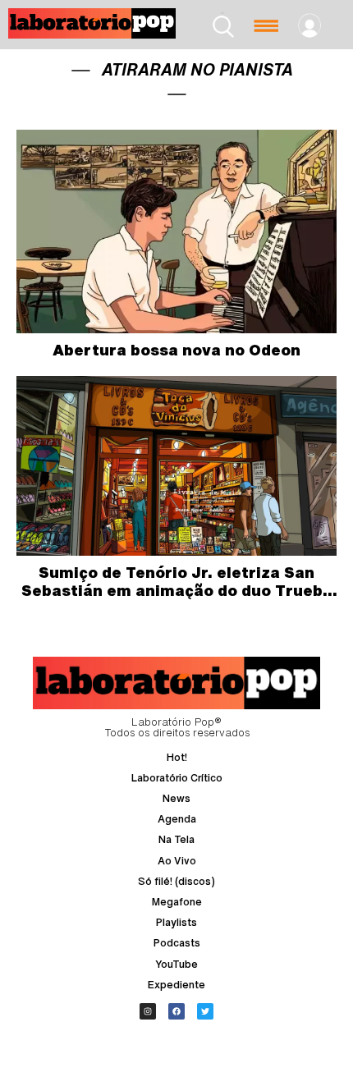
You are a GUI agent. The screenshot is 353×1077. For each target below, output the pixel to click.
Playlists (176, 922)
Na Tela (176, 839)
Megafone (177, 901)
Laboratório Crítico (176, 777)
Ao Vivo (177, 860)
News (176, 798)
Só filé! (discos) (176, 881)
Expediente (176, 984)
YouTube (176, 964)
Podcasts (177, 942)
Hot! (177, 757)
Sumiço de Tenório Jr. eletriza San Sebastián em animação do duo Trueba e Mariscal (176, 590)
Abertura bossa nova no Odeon (176, 349)
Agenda (177, 818)
